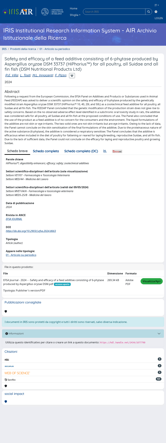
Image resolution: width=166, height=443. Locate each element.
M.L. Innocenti (42, 75)
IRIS (4, 49)
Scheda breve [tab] (17, 151)
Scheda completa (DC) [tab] (81, 151)
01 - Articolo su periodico (55, 49)
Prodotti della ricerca (23, 49)
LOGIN (159, 18)
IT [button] (156, 5)
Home (73, 8)
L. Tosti (25, 75)
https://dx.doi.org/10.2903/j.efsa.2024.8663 (31, 231)
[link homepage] (19, 11)
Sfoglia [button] (74, 15)
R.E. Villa (11, 75)
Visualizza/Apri (152, 281)
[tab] (105, 151)
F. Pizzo (60, 75)
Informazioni (16, 333)
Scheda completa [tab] (46, 151)
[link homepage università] (52, 11)
